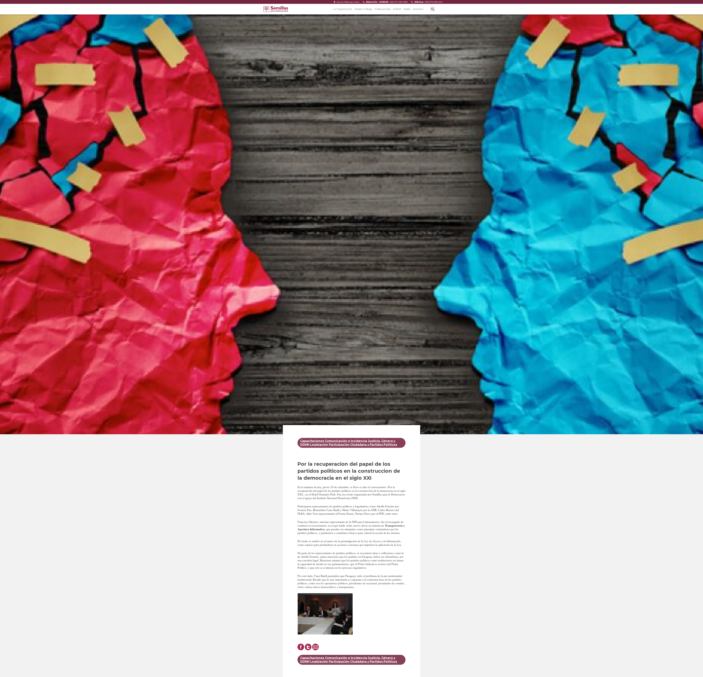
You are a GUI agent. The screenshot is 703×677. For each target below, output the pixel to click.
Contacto (418, 9)
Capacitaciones (312, 441)
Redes (407, 9)
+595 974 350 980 (386, 2)
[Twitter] (308, 649)
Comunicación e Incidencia (346, 441)
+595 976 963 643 (428, 2)
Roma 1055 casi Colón (348, 2)
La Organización (342, 9)
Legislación (319, 444)
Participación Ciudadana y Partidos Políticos (363, 444)
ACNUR (397, 9)
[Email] (315, 649)
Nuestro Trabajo (363, 9)
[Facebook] (300, 649)
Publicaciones (382, 9)
